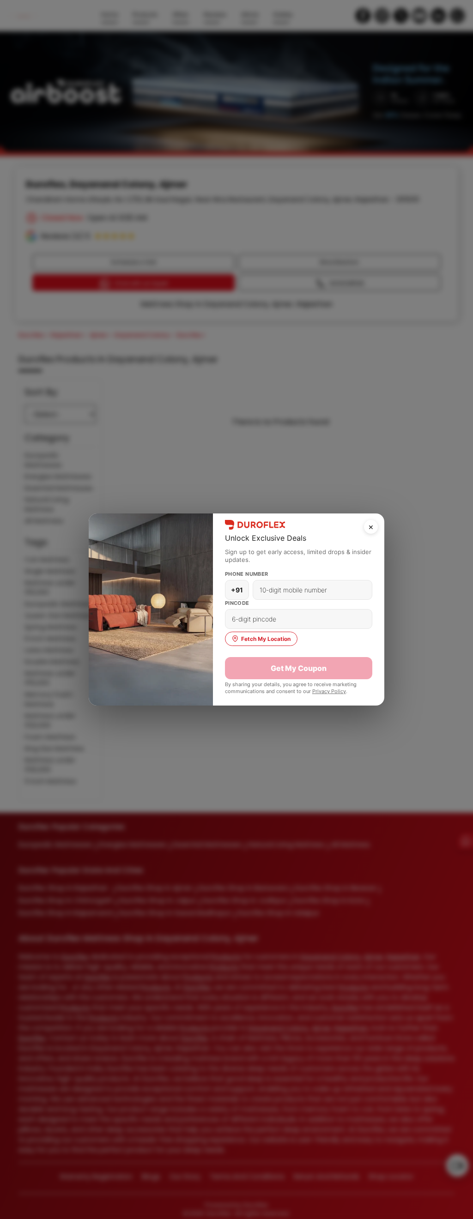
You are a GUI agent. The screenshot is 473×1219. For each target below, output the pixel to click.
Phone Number (246, 574)
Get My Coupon (299, 668)
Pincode (237, 603)
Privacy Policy (329, 691)
